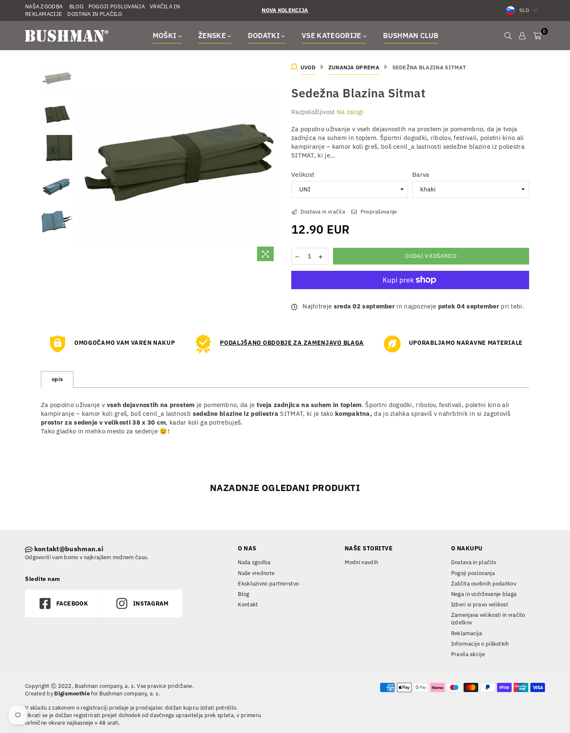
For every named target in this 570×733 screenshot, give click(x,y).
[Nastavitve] (522, 35)
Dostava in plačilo (473, 562)
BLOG (75, 6)
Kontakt (248, 604)
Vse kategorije (332, 35)
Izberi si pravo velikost (479, 604)
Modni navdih (361, 562)
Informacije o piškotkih (480, 643)
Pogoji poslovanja (473, 573)
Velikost (302, 174)
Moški (165, 35)
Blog (243, 594)
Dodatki (265, 35)
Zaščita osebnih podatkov (483, 583)
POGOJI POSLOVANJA (116, 6)
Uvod (307, 67)
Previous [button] (84, 164)
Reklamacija (466, 633)
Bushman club (410, 35)
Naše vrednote (256, 573)
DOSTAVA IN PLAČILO (94, 14)
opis (57, 379)
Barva (420, 174)
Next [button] (271, 164)
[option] (178, 164)
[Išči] (508, 35)
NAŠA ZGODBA (44, 6)
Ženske (212, 35)
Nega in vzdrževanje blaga (484, 594)
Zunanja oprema (353, 67)
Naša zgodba (254, 562)
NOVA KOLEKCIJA (285, 10)
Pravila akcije (468, 654)
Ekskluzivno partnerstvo (268, 583)
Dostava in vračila (322, 211)
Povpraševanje (378, 211)
